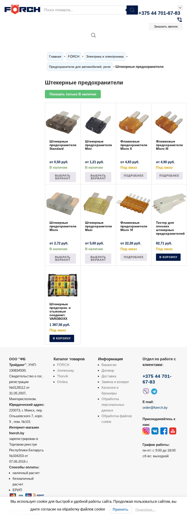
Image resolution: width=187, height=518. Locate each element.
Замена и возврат (115, 382)
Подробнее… (145, 509)
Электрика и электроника (105, 56)
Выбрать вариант (62, 177)
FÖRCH (73, 56)
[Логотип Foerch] (22, 9)
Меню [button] (168, 40)
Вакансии (108, 365)
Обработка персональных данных (112, 404)
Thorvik (62, 376)
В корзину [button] (168, 257)
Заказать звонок (166, 26)
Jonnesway (65, 370)
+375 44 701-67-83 (159, 13)
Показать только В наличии (72, 94)
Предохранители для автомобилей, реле (80, 67)
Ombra (62, 382)
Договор (107, 370)
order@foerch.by (155, 407)
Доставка (108, 376)
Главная (55, 56)
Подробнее (134, 175)
